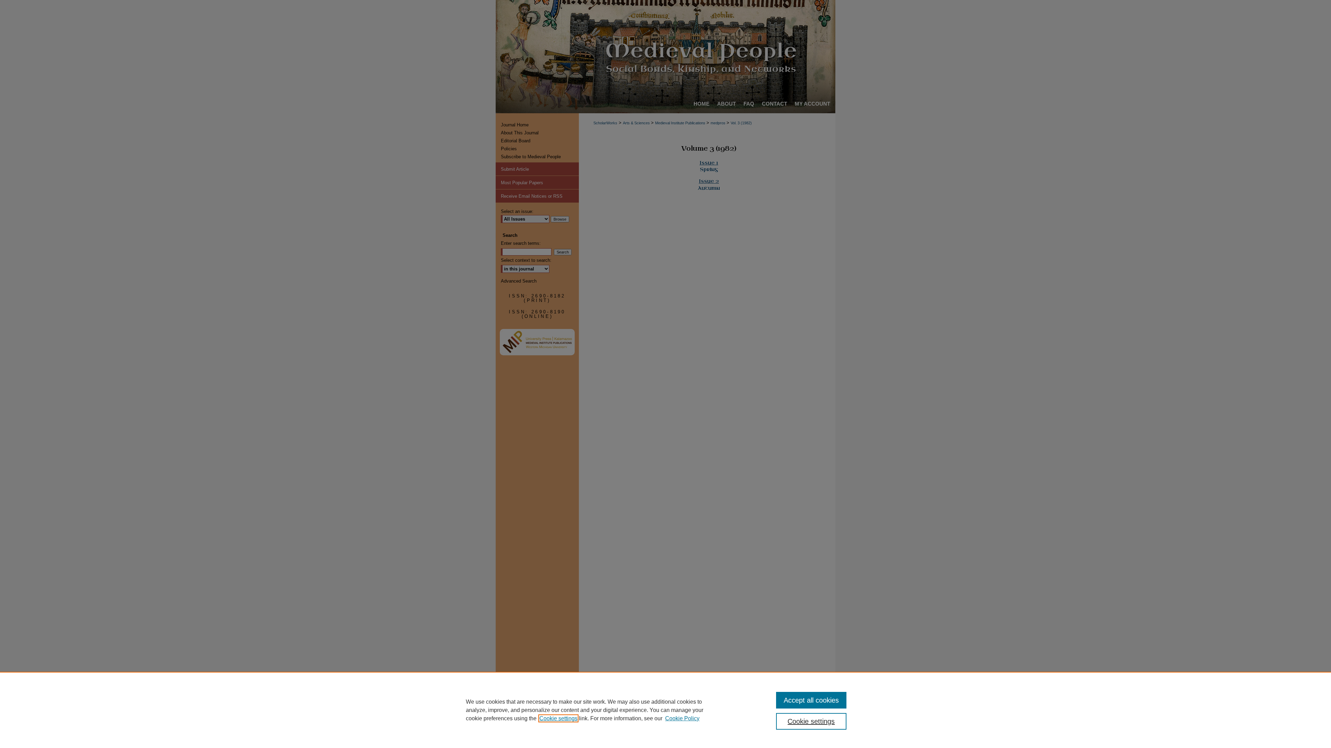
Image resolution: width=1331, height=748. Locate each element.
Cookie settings (558, 718)
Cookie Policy (682, 718)
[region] (665, 710)
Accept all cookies (811, 700)
